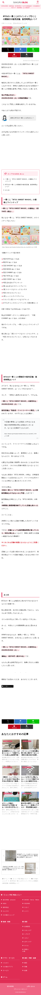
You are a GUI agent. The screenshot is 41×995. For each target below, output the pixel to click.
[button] (27, 55)
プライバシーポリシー (20, 989)
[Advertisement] (20, 153)
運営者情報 (10, 986)
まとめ (7, 190)
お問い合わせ (31, 986)
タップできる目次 (13, 174)
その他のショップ (8, 686)
